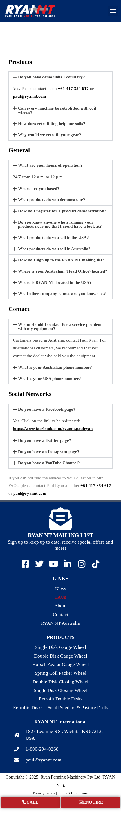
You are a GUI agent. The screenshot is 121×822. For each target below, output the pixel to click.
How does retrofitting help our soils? (51, 123)
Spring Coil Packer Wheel (60, 673)
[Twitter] (39, 564)
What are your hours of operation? (50, 165)
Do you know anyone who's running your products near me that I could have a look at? (60, 224)
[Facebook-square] (25, 564)
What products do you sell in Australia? (54, 249)
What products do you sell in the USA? (53, 237)
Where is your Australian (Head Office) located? (62, 271)
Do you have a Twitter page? (44, 440)
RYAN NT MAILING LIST (60, 535)
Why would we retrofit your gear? (49, 135)
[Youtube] (53, 564)
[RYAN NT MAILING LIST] (60, 518)
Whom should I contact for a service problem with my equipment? (60, 326)
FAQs (60, 597)
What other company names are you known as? (62, 293)
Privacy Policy (44, 793)
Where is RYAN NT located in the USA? (55, 282)
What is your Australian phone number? (55, 367)
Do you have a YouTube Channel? (49, 463)
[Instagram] (81, 564)
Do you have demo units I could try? (51, 77)
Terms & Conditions (73, 793)
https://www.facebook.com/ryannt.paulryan (53, 428)
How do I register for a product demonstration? (62, 211)
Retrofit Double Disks (60, 699)
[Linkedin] (67, 564)
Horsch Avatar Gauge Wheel (60, 664)
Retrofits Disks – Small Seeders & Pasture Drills (60, 707)
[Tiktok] (95, 564)
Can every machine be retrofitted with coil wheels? (57, 110)
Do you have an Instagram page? (48, 451)
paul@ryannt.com (29, 96)
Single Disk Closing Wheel (61, 690)
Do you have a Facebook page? (46, 409)
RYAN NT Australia (60, 623)
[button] (113, 11)
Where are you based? (38, 188)
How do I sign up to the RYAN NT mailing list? (61, 260)
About (60, 606)
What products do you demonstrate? (51, 200)
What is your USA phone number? (49, 378)
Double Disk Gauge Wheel (60, 656)
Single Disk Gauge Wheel (60, 647)
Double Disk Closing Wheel (60, 681)
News (60, 588)
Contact (60, 614)
